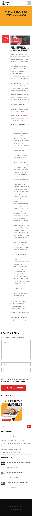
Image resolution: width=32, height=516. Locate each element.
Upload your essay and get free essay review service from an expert (15, 445)
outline (21, 199)
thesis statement (18, 155)
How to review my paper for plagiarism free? (13, 440)
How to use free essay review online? (11, 449)
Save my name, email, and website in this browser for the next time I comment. (14, 380)
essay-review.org (14, 506)
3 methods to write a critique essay (11, 452)
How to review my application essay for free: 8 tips (15, 437)
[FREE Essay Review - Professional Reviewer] (6, 2)
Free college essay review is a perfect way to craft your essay (20, 49)
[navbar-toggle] (29, 3)
